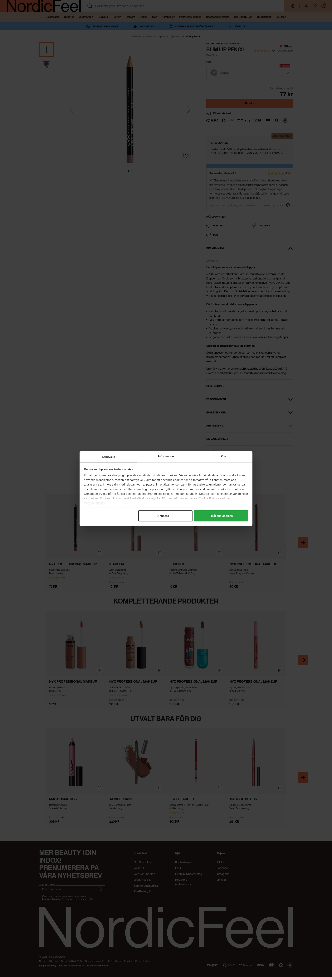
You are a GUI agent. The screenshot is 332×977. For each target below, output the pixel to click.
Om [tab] (223, 456)
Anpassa (163, 515)
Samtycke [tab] (108, 456)
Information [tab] (166, 456)
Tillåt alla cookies (221, 515)
